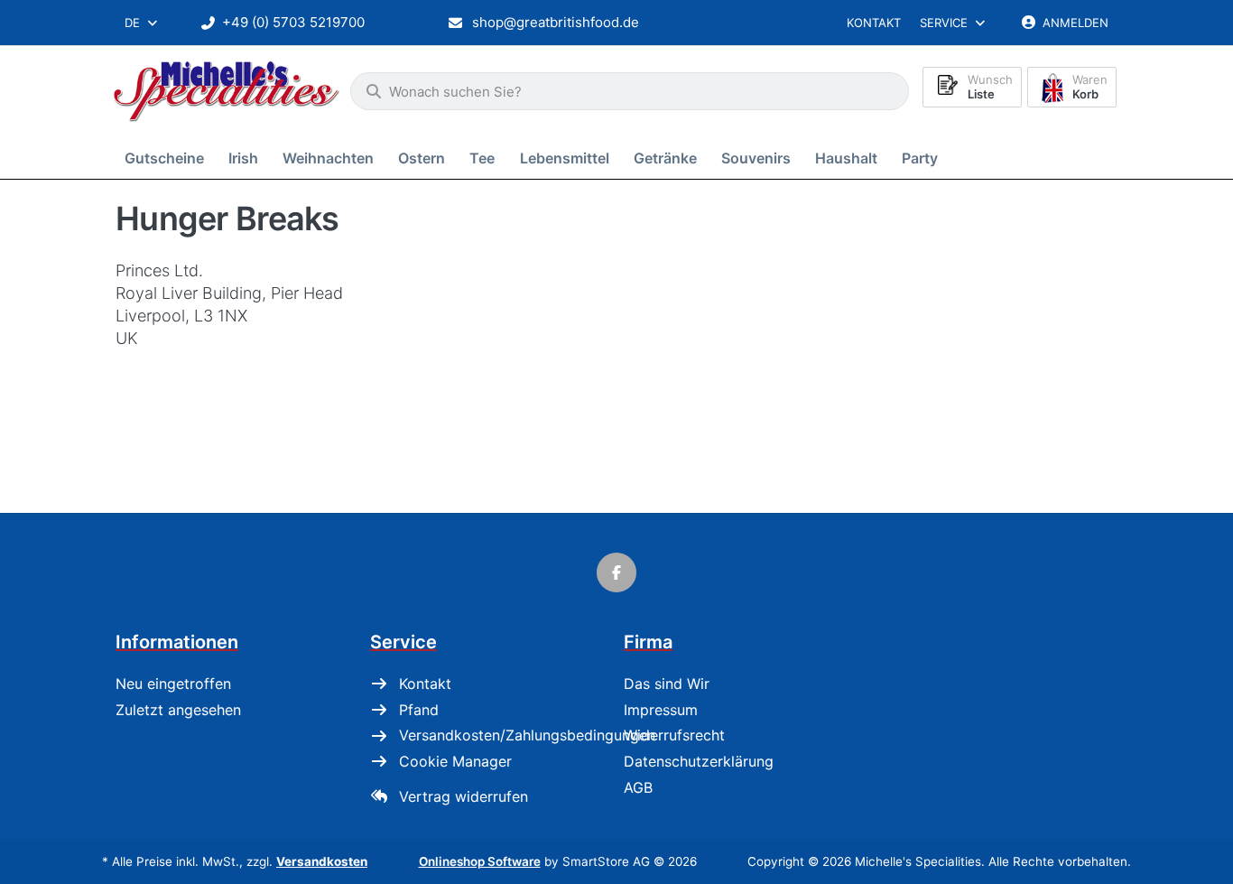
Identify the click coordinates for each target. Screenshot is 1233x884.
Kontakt (874, 22)
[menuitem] (167, 157)
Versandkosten (321, 861)
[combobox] (142, 22)
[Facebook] (616, 572)
